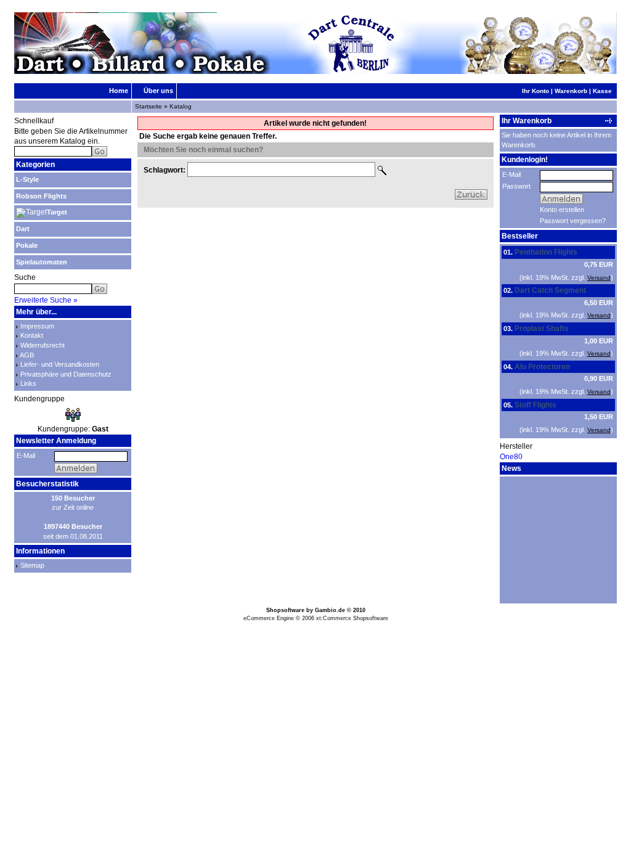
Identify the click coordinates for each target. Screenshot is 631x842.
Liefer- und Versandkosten (59, 364)
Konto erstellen (562, 209)
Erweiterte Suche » (46, 300)
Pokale (27, 245)
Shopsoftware (285, 610)
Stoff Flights (535, 405)
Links (28, 383)
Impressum (37, 326)
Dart (23, 228)
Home (118, 90)
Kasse (602, 91)
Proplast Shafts (542, 328)
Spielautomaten (41, 262)
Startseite (148, 106)
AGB (27, 355)
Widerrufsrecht (42, 345)
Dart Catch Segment (550, 290)
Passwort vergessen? (573, 220)
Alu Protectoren (542, 366)
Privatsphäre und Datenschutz (66, 374)
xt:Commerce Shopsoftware (352, 618)
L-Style (27, 179)
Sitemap (32, 565)
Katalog (180, 106)
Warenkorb (571, 91)
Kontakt (31, 335)
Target (57, 212)
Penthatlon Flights (546, 252)
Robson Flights (41, 196)
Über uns (158, 90)
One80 (511, 456)
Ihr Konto (535, 91)
